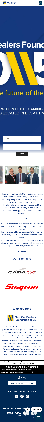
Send (22, 153)
